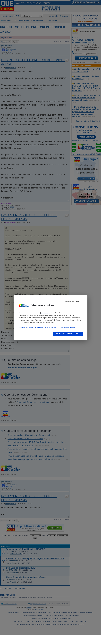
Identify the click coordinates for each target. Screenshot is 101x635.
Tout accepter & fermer (68, 334)
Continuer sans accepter (70, 301)
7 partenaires (45, 313)
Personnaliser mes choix (68, 327)
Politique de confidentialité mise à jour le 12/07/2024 (37, 327)
